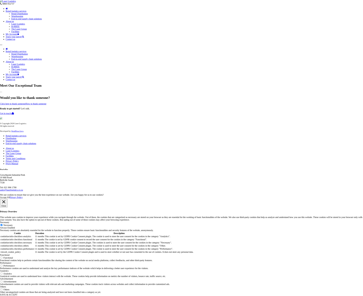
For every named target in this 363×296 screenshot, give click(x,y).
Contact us (10, 39)
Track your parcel (14, 36)
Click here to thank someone (13, 104)
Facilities (15, 31)
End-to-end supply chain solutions (26, 19)
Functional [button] (5, 255)
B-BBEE (15, 26)
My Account (11, 34)
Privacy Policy (12, 161)
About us (10, 21)
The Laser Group (19, 29)
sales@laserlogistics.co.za (11, 190)
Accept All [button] (5, 197)
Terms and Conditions (15, 158)
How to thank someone (36, 104)
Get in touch (6, 113)
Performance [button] (5, 263)
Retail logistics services (16, 11)
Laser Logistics (18, 24)
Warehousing (17, 16)
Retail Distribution (19, 13)
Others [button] (3, 287)
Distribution (11, 138)
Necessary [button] (4, 222)
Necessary (8, 225)
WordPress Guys (17, 131)
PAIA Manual (12, 163)
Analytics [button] (4, 271)
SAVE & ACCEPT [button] (8, 294)
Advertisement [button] (6, 279)
